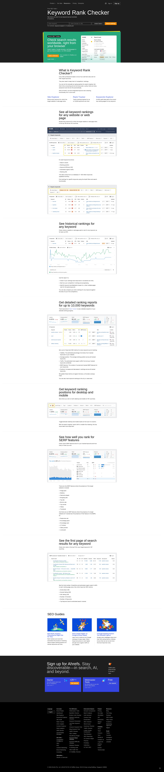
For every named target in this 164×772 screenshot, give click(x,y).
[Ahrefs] (47, 3)
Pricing (74, 3)
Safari (61, 56)
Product (52, 3)
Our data (59, 3)
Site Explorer (53, 97)
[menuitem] (53, 4)
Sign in (110, 3)
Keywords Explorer (104, 97)
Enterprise (81, 3)
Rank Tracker (79, 97)
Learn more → (51, 59)
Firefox (72, 55)
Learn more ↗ (50, 685)
